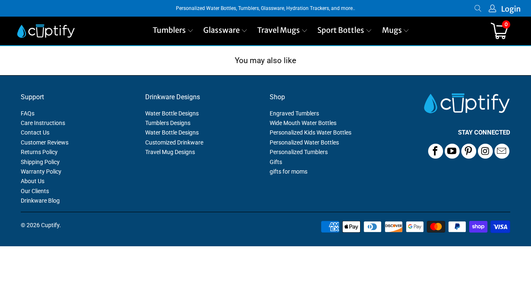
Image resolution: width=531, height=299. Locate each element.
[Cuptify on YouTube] (452, 151)
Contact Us (35, 132)
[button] (173, 31)
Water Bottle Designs (172, 113)
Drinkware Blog (40, 200)
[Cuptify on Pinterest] (468, 151)
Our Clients (35, 191)
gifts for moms (288, 171)
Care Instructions (43, 123)
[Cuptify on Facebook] (435, 151)
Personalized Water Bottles (304, 142)
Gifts (276, 162)
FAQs (27, 113)
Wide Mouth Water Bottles (303, 123)
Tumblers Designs (167, 123)
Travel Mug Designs (170, 152)
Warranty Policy (41, 171)
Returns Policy (39, 152)
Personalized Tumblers (299, 152)
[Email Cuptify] (501, 151)
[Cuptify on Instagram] (485, 151)
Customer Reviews (44, 142)
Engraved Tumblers (294, 113)
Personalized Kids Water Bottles (310, 132)
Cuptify (50, 225)
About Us (32, 181)
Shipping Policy (40, 162)
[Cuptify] (46, 31)
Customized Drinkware (174, 142)
